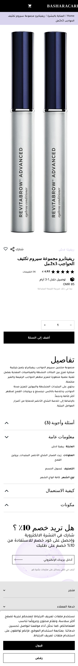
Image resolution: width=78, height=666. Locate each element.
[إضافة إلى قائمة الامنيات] (6, 249)
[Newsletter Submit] (17, 559)
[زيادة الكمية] (45, 325)
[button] (39, 271)
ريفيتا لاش (66, 249)
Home (70, 16)
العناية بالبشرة (56, 16)
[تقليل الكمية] (71, 325)
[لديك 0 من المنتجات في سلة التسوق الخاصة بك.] (30, 6)
